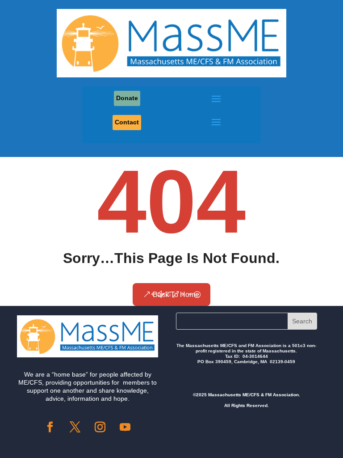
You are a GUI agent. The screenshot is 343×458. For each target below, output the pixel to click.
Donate (127, 98)
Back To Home (176, 294)
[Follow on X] (75, 427)
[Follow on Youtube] (125, 427)
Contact (127, 122)
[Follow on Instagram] (100, 427)
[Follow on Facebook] (50, 427)
